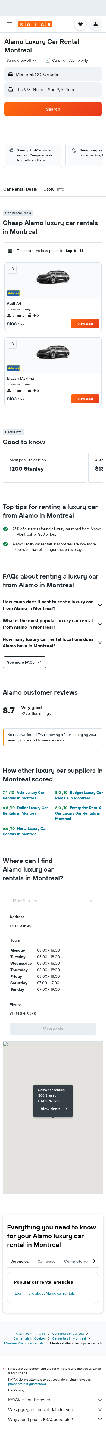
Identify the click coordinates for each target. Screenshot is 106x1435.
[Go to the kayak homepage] (35, 24)
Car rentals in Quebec (30, 1338)
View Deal (85, 324)
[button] (9, 24)
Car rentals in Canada (68, 1333)
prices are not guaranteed (27, 1384)
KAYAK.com (24, 1333)
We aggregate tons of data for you (40, 1409)
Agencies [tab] (20, 1261)
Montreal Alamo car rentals (23, 1343)
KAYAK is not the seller (29, 1399)
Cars (42, 1333)
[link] (53, 1029)
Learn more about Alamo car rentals (44, 1293)
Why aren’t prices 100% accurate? (40, 1419)
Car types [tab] (46, 1261)
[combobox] (21, 60)
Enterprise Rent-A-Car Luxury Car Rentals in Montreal (79, 813)
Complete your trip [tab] (81, 1261)
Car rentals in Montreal (69, 1338)
